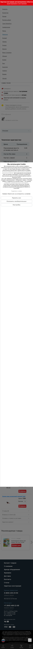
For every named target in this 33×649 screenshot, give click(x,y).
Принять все (16, 198)
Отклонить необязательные (16, 201)
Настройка (16, 205)
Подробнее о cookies (16, 191)
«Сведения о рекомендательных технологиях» (16, 182)
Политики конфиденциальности (10, 171)
